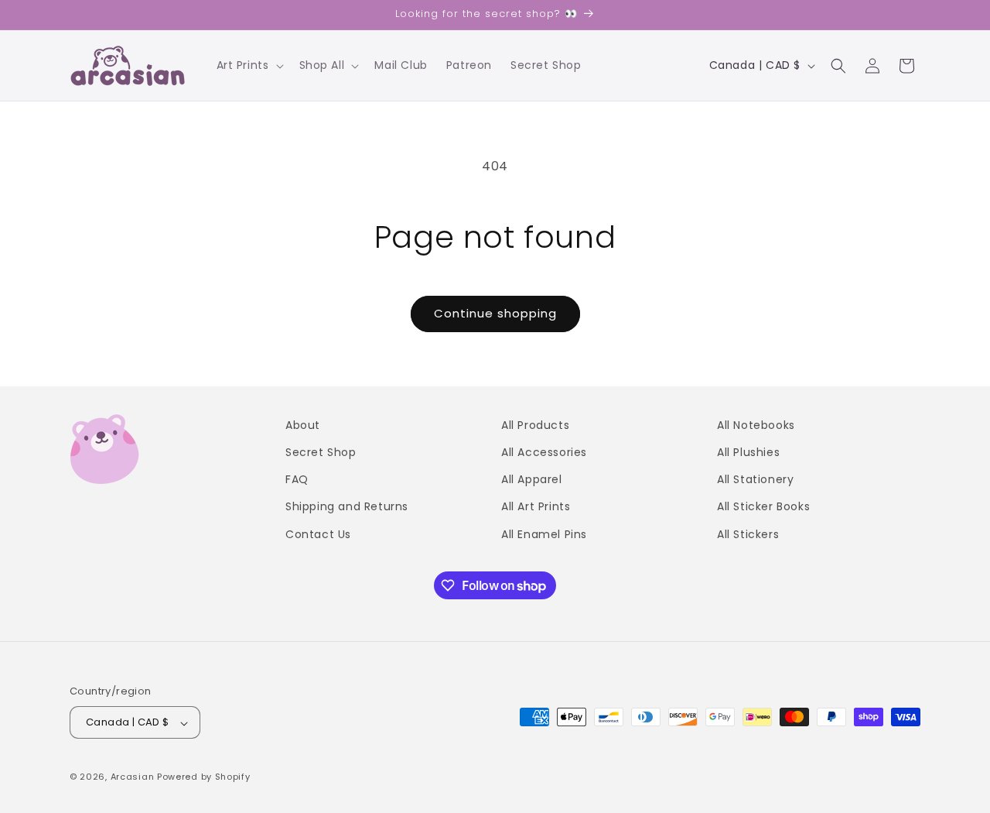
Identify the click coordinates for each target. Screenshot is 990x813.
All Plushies (748, 452)
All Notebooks (756, 425)
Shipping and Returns (346, 507)
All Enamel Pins (544, 534)
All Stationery (755, 480)
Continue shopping (495, 313)
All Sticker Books (763, 507)
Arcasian (133, 777)
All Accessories (544, 452)
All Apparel (531, 480)
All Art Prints (535, 507)
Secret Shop (321, 452)
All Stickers (748, 534)
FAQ (297, 480)
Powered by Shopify (204, 777)
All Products (535, 425)
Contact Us (318, 534)
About (302, 425)
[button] (248, 65)
